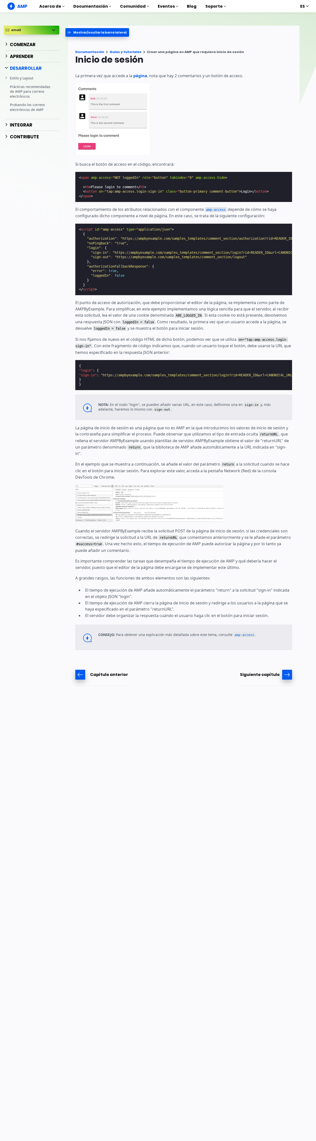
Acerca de (50, 6)
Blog (192, 6)
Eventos (166, 6)
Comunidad (133, 6)
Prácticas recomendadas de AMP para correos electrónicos (30, 91)
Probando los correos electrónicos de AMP (27, 107)
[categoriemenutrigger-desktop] (97, 32)
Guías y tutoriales (125, 52)
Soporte (214, 6)
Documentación (90, 6)
